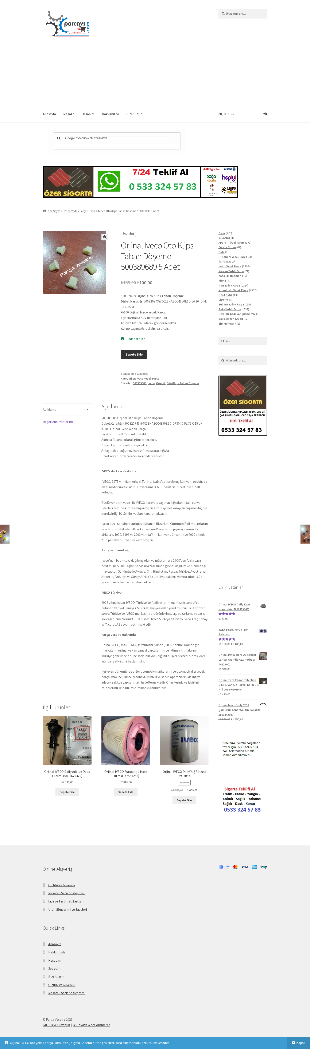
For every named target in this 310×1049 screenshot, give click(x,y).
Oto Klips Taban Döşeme (183, 383)
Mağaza (68, 114)
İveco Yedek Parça (74, 211)
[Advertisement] (155, 74)
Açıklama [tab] (49, 409)
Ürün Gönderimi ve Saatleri (67, 909)
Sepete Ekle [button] (67, 792)
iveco (151, 383)
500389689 (139, 383)
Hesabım (88, 114)
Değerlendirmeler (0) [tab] (58, 422)
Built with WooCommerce (91, 1025)
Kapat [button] (300, 1043)
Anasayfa (49, 114)
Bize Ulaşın (134, 114)
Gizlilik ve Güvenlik (61, 885)
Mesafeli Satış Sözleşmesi (66, 893)
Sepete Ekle (134, 354)
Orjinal (160, 383)
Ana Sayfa (54, 211)
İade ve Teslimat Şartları (66, 901)
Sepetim (54, 968)
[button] (104, 237)
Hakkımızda (110, 114)
